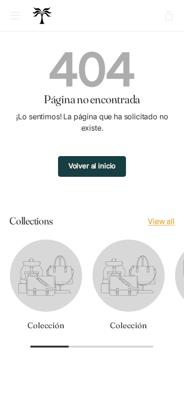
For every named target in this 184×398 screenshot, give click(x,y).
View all (161, 221)
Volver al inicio (92, 166)
